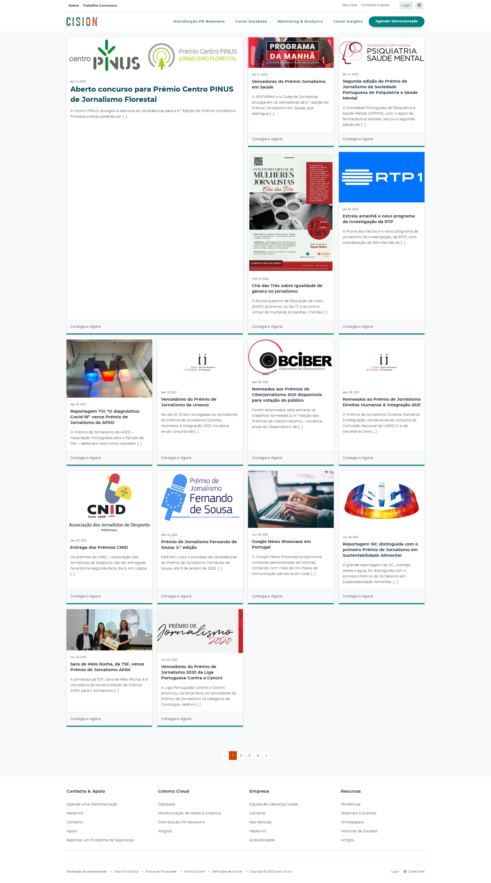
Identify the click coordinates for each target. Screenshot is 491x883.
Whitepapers (352, 822)
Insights (165, 831)
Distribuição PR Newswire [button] (199, 21)
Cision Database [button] (251, 21)
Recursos (349, 5)
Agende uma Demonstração (91, 804)
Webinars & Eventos (358, 813)
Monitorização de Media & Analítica (189, 813)
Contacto (74, 822)
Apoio (71, 831)
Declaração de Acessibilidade (86, 871)
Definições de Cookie (227, 871)
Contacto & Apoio (375, 5)
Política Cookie (194, 871)
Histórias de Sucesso (359, 831)
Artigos (347, 840)
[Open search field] (395, 5)
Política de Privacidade (161, 871)
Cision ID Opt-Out (126, 871)
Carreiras (257, 813)
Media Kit (74, 813)
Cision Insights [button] (348, 21)
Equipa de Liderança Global (273, 804)
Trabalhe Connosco (100, 5)
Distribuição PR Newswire (181, 822)
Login (406, 5)
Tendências (351, 804)
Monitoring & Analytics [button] (300, 21)
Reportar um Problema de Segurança (100, 840)
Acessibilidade (262, 840)
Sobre (74, 5)
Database (166, 804)
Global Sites (416, 871)
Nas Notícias (260, 822)
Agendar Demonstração (396, 21)
